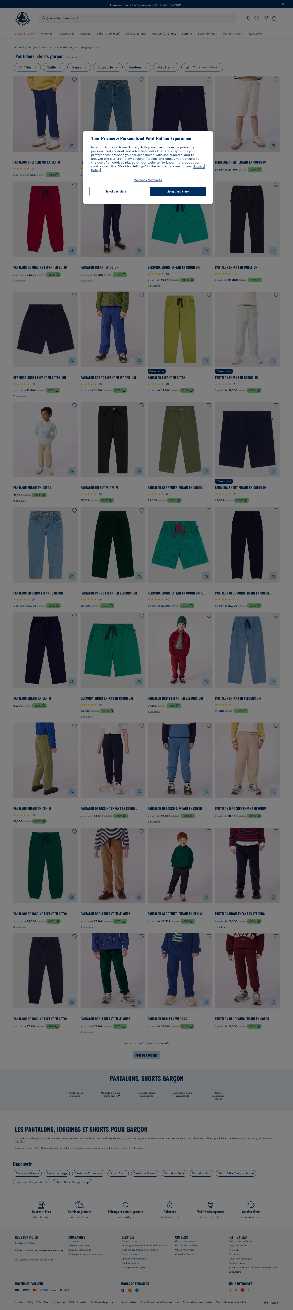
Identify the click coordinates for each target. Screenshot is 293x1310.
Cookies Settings (148, 180)
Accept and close (178, 191)
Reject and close (115, 191)
